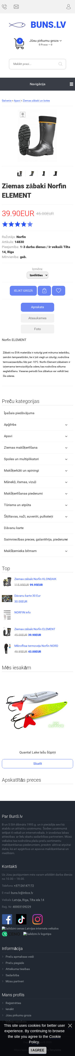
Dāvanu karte (14, 528)
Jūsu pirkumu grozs (18, 1015)
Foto (37, 329)
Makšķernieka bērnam (20, 551)
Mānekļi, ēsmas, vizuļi (20, 482)
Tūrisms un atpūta (17, 505)
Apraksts (37, 307)
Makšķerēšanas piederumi (23, 493)
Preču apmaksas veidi (20, 956)
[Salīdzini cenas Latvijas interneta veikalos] (30, 928)
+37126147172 (24, 885)
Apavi (8, 436)
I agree (37, 1050)
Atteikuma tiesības (18, 969)
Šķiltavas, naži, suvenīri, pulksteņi (28, 516)
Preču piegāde (15, 963)
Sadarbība (12, 975)
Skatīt (37, 764)
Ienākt (10, 1009)
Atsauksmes (37, 318)
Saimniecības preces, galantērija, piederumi (36, 539)
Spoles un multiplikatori (21, 459)
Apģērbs (10, 425)
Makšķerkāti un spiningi (21, 470)
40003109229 (22, 906)
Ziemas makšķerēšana (21, 447)
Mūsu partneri (15, 981)
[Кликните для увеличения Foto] (37, 136)
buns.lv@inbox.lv (22, 892)
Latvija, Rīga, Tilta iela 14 (28, 900)
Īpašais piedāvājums (19, 413)
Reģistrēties (13, 1003)
